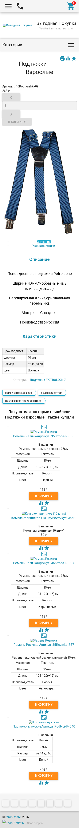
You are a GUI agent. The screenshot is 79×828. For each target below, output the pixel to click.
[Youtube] (59, 804)
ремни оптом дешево (18, 392)
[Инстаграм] (68, 804)
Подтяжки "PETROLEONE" (48, 380)
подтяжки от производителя (23, 400)
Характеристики (43, 245)
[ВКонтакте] (6, 804)
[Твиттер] (33, 804)
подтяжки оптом (51, 392)
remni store (13, 817)
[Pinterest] (42, 804)
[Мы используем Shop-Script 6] (13, 823)
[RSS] (51, 804)
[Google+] (15, 804)
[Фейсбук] (24, 804)
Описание (44, 241)
